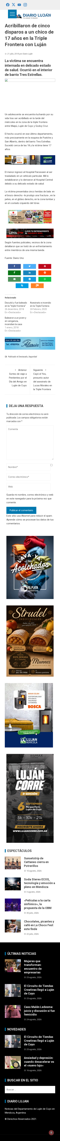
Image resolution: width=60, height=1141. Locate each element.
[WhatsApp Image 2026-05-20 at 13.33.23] (30, 641)
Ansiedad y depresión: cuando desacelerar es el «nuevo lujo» (39, 1061)
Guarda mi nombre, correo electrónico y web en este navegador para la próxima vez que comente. (29, 498)
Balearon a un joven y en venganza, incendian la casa (15, 321)
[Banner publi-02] (30, 798)
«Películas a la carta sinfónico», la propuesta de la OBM (38, 904)
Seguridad (32, 357)
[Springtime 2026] (30, 216)
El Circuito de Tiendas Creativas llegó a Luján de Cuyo (39, 989)
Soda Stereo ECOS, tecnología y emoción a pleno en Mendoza (39, 883)
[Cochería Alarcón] (30, 343)
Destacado (23, 357)
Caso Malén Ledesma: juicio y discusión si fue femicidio (39, 1010)
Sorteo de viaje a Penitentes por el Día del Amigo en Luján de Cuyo (18, 378)
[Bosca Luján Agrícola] (30, 159)
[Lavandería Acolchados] (30, 567)
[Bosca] (29, 715)
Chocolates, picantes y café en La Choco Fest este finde (39, 925)
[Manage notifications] (51, 1132)
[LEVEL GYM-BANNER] (30, 233)
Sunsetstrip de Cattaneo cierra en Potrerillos (36, 862)
